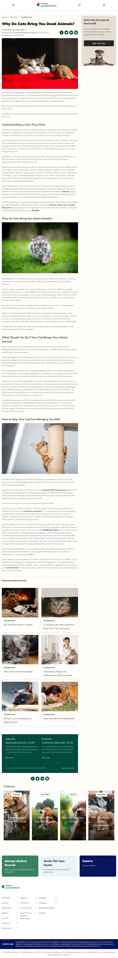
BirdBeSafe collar (50, 530)
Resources (6, 923)
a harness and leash (32, 511)
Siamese (52, 205)
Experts (5, 913)
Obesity (65, 191)
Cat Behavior (26, 17)
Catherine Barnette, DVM (25, 32)
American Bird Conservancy (53, 490)
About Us (23, 898)
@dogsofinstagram (47, 908)
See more (10, 758)
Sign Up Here (98, 43)
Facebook (42, 898)
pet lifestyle (6, 908)
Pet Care (14, 17)
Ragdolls (36, 210)
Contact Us (24, 903)
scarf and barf (12, 568)
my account (6, 928)
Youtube (42, 913)
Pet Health (6, 898)
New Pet (5, 918)
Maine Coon (62, 205)
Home (4, 17)
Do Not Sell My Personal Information (26, 916)
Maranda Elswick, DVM (15, 30)
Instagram (43, 903)
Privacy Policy (26, 908)
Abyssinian (7, 207)
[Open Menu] (14, 5)
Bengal (72, 205)
